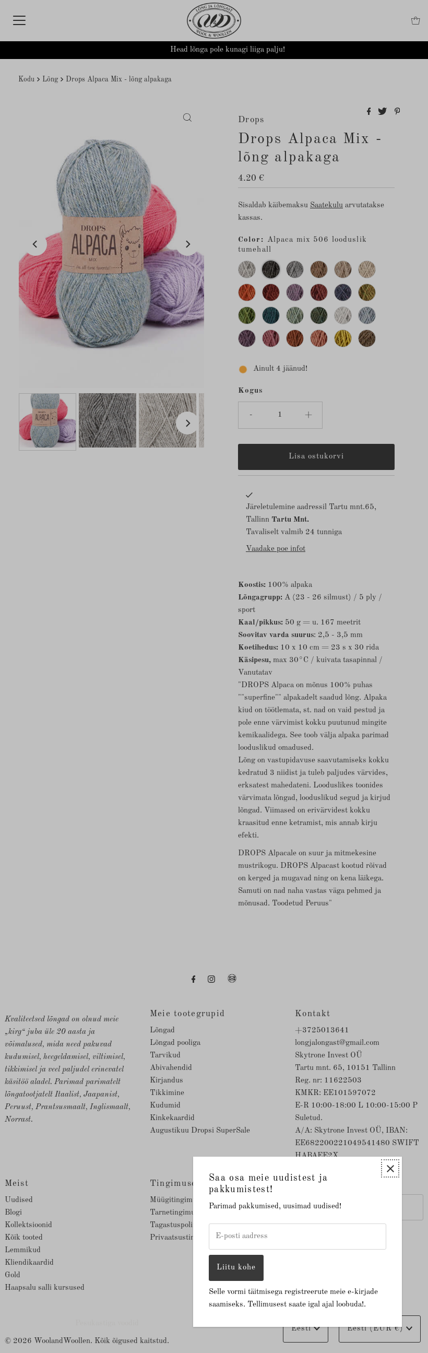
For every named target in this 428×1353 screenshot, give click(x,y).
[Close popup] (390, 1168)
